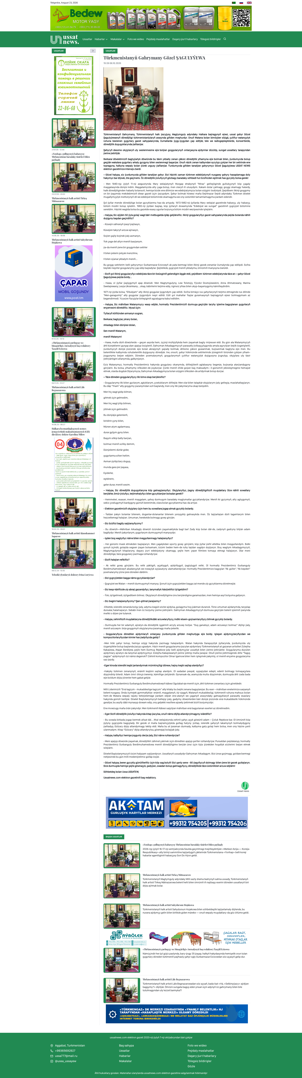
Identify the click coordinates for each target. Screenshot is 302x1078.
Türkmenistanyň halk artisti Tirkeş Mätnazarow (69, 200)
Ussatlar (87, 39)
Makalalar (116, 39)
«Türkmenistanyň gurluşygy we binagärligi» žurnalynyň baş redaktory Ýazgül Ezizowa (71, 345)
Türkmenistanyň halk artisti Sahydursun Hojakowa (72, 241)
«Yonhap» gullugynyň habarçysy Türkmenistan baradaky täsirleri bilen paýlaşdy (71, 156)
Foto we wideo (136, 39)
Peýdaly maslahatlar (158, 39)
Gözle (191, 1066)
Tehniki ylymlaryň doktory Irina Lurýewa (72, 574)
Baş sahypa (126, 1045)
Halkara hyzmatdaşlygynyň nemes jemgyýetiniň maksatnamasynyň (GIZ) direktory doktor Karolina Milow (71, 431)
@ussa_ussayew (65, 1061)
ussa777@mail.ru (65, 1056)
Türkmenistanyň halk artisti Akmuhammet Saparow (73, 535)
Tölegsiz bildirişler (210, 39)
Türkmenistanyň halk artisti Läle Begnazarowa (68, 389)
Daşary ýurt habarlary (185, 39)
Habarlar (100, 39)
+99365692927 (64, 1050)
